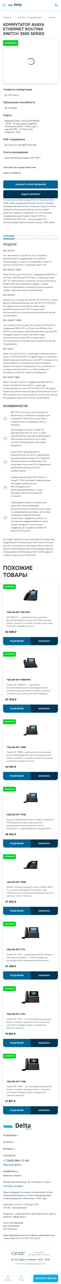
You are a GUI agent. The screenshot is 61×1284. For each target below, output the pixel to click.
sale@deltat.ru (10, 1171)
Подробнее (17, 641)
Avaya (52, 17)
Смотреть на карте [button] (13, 1186)
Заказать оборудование (30, 184)
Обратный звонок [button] (12, 1165)
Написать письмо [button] (12, 1175)
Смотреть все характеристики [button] (19, 167)
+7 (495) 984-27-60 (16, 1160)
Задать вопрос (30, 194)
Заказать (44, 641)
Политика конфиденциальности (30, 1263)
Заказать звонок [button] (46, 1278)
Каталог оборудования (30, 17)
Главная (7, 17)
